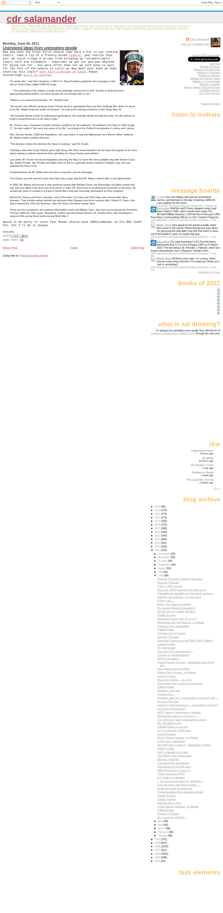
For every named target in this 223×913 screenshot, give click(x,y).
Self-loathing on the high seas (174, 766)
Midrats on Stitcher (209, 75)
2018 (158, 524)
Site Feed (214, 63)
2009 (158, 842)
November (164, 557)
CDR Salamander (41, 19)
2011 (158, 550)
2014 (158, 539)
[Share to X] (20, 236)
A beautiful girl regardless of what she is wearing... (185, 593)
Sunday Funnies (166, 615)
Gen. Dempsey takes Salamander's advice (181, 719)
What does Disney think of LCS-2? (177, 618)
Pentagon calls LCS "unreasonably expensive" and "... (187, 697)
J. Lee (160, 196)
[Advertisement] (198, 362)
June (161, 575)
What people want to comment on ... (177, 716)
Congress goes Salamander (173, 626)
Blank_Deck (164, 225)
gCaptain (207, 457)
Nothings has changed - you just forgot (179, 597)
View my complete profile (195, 44)
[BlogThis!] (16, 236)
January (163, 835)
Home (74, 247)
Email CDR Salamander (206, 55)
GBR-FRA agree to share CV (173, 770)
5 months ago (211, 205)
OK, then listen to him (169, 723)
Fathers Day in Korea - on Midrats (176, 672)
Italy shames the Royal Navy (173, 668)
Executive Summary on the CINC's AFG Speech (185, 640)
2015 (158, 535)
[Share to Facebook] (23, 236)
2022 (158, 510)
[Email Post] (21, 239)
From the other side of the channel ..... (178, 784)
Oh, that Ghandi (166, 647)
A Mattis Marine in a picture (172, 726)
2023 (158, 506)
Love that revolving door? (171, 708)
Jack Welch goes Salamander (174, 755)
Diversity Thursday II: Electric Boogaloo (179, 578)
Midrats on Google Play (207, 69)
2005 (158, 857)
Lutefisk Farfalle (166, 644)
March (162, 828)
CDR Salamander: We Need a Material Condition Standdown (180, 220)
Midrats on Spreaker (208, 72)
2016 (158, 531)
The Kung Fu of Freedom (171, 633)
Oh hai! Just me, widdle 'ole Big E (176, 611)
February (163, 831)
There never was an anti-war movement (180, 683)
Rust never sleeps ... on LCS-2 (174, 679)
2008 (158, 846)
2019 (158, 520)
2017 (158, 528)
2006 (158, 853)
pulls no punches (38, 75)
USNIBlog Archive (210, 90)
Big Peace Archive (209, 93)
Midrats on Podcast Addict (205, 78)
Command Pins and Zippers (173, 763)
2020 (158, 517)
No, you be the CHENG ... (172, 817)
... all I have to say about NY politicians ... (180, 781)
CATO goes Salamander (171, 741)
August (162, 568)
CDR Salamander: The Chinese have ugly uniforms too (177, 205)
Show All (216, 489)
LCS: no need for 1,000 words (174, 730)
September (164, 564)
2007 (158, 850)
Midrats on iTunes (210, 66)
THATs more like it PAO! (171, 773)
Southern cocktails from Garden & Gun (173, 333)
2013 (158, 542)
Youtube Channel (210, 103)
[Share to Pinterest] (26, 236)
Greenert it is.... (166, 694)
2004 (158, 861)
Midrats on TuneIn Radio (206, 81)
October (163, 560)
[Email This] (13, 236)
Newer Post (10, 247)
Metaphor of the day (168, 690)
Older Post (137, 247)
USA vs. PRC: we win (169, 586)
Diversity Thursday (168, 582)
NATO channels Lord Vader (173, 752)
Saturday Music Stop (169, 803)
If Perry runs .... (166, 600)
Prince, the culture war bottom (174, 604)
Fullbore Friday (165, 629)
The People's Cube (202, 465)
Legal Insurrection (202, 450)
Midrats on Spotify (210, 84)
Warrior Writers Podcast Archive (202, 87)
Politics (14, 239)
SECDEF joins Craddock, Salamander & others (184, 745)
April (161, 824)
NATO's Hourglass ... (169, 658)
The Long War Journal (200, 479)
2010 (158, 839)
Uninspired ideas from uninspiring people (40, 47)
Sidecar (75, 55)
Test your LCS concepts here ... (175, 651)
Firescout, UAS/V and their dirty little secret (181, 589)
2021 (158, 513)
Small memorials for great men (174, 788)
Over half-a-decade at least (62, 72)
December (164, 553)
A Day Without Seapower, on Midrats (178, 806)
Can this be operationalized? (173, 655)
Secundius (163, 208)
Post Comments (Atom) (34, 255)
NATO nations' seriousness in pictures (179, 712)
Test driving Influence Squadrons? (176, 608)
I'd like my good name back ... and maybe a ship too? (187, 705)
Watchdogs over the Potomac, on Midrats (180, 622)
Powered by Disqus (209, 272)
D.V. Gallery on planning (171, 777)
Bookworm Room (202, 472)
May (161, 821)
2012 (158, 546)
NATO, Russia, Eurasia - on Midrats (177, 737)
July (160, 571)
